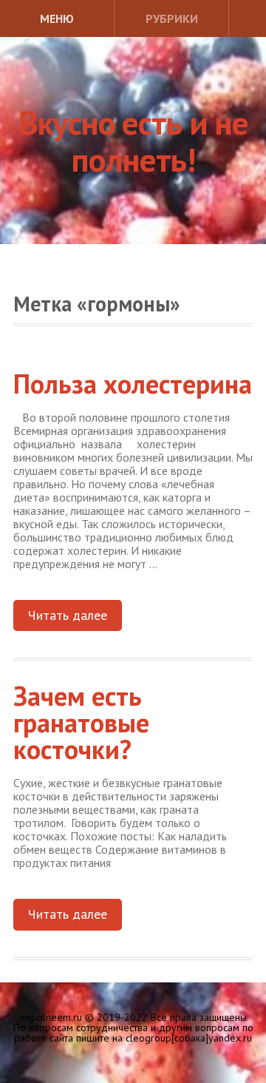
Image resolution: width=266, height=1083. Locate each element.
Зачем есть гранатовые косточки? (81, 722)
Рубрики (172, 18)
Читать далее (67, 615)
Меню (57, 18)
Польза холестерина (132, 383)
